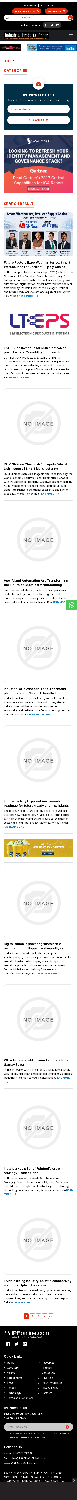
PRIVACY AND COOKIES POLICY (46, 1433)
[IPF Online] (26, 35)
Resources (48, 1362)
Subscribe (37, 120)
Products (47, 1367)
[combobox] (12, 18)
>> (50, 1316)
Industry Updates (52, 1382)
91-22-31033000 (28, 5)
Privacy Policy (50, 1387)
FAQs (10, 1382)
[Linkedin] (57, 25)
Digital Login (48, 5)
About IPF (13, 1367)
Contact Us (48, 1372)
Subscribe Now (25, 11)
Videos (11, 1372)
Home (7, 60)
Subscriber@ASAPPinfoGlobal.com (24, 1458)
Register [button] (31, 25)
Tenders (12, 1387)
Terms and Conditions (20, 1398)
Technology (14, 1393)
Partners (47, 1393)
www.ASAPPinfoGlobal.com (20, 1463)
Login (19, 25)
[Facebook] (46, 25)
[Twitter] (52, 25)
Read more (26, 295)
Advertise (54, 11)
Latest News (15, 1377)
